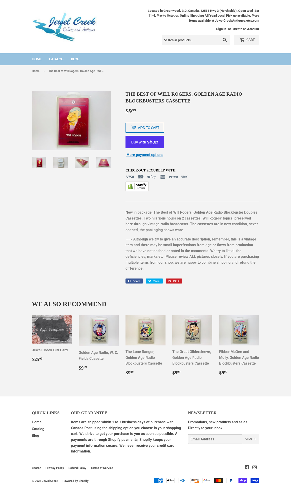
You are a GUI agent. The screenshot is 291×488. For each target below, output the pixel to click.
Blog (75, 59)
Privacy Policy (54, 468)
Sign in (221, 29)
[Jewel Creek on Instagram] (254, 468)
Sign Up (250, 439)
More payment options (144, 155)
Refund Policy (77, 468)
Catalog (56, 59)
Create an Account (246, 29)
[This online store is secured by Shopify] (137, 190)
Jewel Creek (50, 481)
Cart (250, 40)
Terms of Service (102, 468)
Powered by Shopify (76, 481)
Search (36, 468)
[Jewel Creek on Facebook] (246, 468)
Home (37, 59)
